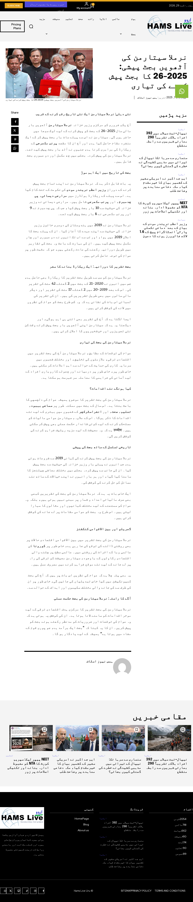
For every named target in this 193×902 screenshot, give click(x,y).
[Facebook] (15, 122)
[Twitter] (15, 130)
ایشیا (181, 129)
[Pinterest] (15, 139)
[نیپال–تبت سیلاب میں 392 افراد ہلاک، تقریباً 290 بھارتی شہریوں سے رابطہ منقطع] (165, 738)
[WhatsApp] (15, 148)
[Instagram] (33, 891)
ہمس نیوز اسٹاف (147, 97)
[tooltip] (181, 91)
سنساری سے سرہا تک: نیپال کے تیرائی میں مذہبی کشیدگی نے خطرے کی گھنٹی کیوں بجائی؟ (163, 162)
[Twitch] (17, 891)
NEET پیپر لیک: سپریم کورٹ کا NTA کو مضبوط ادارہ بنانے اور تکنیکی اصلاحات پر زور (162, 207)
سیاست (181, 219)
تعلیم (181, 199)
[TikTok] (25, 891)
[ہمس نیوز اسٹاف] (122, 667)
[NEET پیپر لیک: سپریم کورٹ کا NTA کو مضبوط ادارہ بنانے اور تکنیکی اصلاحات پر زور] (27, 738)
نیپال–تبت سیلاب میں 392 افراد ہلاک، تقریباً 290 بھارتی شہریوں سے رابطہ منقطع (123, 826)
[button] (31, 26)
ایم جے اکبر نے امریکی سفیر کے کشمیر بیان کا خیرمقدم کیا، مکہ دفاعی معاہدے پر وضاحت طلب (122, 863)
